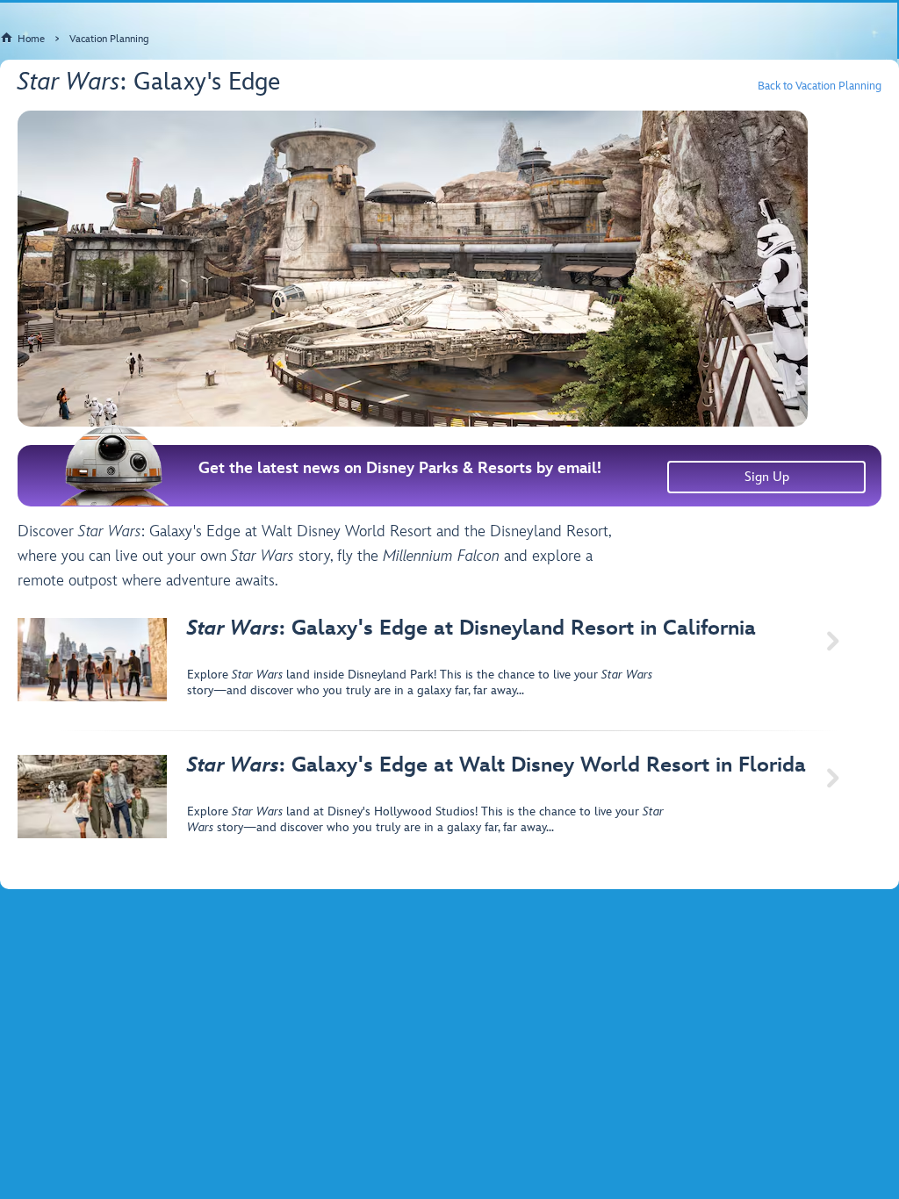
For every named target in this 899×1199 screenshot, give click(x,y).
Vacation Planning (109, 39)
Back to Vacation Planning (819, 86)
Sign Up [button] (766, 477)
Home (31, 39)
